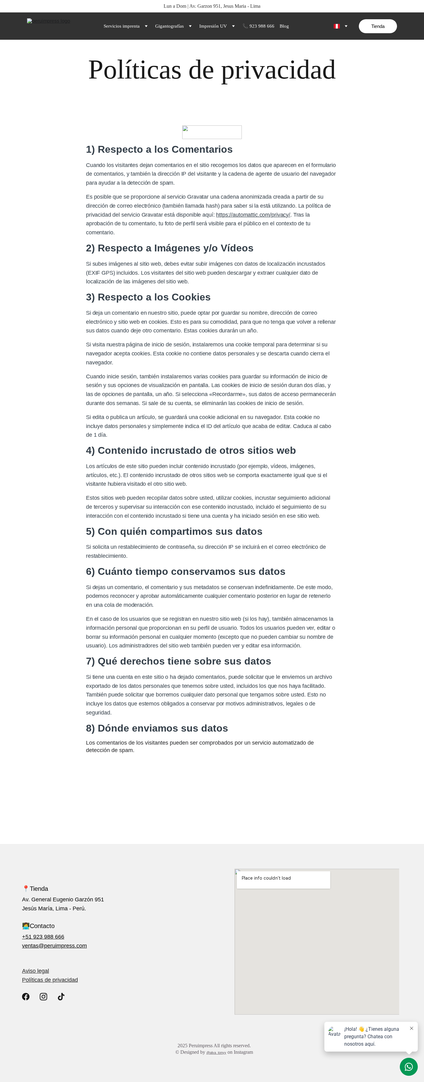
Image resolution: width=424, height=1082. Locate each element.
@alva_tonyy (216, 1052)
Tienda (378, 26)
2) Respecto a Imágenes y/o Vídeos (170, 248)
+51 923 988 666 (43, 937)
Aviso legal (35, 971)
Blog (284, 26)
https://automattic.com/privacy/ (253, 215)
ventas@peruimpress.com (54, 946)
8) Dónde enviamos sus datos (157, 728)
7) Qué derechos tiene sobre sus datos (178, 661)
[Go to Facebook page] (25, 996)
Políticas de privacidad (50, 980)
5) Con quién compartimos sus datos (174, 531)
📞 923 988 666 (258, 26)
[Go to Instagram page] (43, 996)
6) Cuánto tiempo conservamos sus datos (186, 571)
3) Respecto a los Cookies (148, 297)
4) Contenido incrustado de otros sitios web (191, 450)
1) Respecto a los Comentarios (159, 149)
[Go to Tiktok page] (61, 996)
